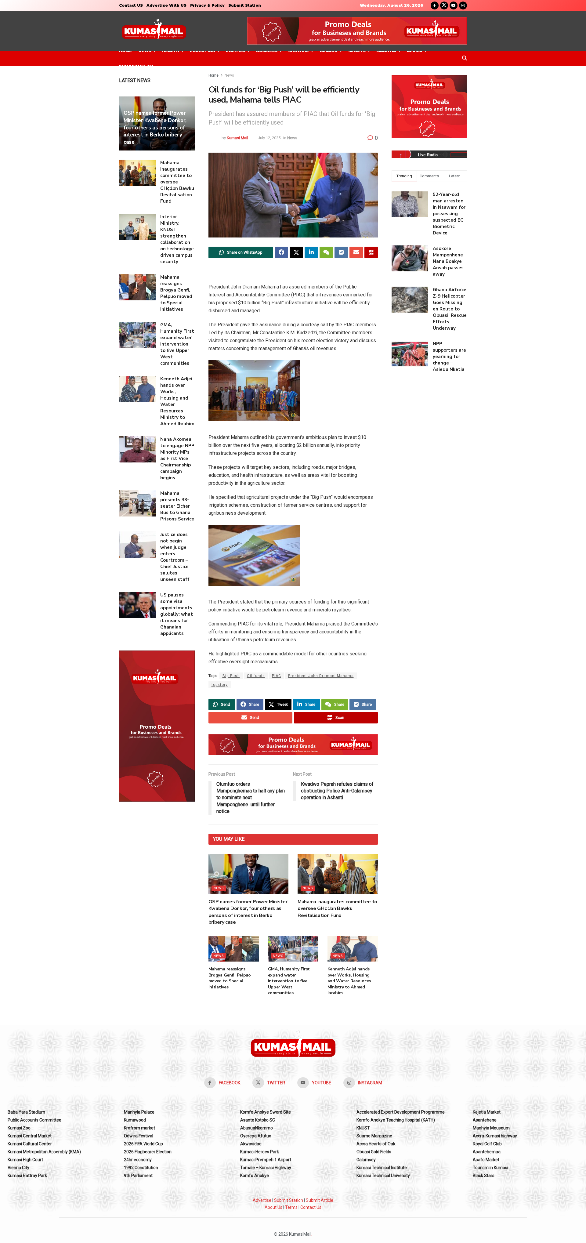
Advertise (262, 1200)
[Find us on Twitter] (444, 5)
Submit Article (319, 1200)
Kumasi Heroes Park (259, 1151)
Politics (235, 51)
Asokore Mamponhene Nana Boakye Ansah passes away (448, 261)
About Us (273, 1207)
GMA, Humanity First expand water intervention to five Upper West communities (289, 981)
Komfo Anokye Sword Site (265, 1112)
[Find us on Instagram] (463, 5)
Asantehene (485, 1120)
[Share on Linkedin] (311, 252)
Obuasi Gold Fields (373, 1151)
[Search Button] (464, 58)
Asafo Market (486, 1159)
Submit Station (244, 5)
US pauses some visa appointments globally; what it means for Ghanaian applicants (176, 614)
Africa (414, 51)
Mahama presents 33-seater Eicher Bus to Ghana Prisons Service (177, 506)
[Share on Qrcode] (371, 252)
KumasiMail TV (136, 66)
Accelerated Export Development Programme (400, 1112)
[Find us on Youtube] (454, 5)
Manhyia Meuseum (491, 1127)
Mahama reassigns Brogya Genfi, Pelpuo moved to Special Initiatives (229, 978)
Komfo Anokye (254, 1175)
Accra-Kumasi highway (495, 1135)
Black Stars (483, 1175)
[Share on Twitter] (296, 252)
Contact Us (310, 1207)
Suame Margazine (374, 1135)
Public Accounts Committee (34, 1120)
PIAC (276, 676)
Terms (291, 1207)
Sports (357, 51)
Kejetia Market (487, 1112)
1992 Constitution (141, 1167)
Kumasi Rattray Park (27, 1175)
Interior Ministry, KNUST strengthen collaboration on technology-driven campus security (177, 239)
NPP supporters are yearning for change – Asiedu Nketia (449, 356)
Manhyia (386, 51)
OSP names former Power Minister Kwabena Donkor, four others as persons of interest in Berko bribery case (248, 912)
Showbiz (298, 51)
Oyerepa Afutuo (255, 1135)
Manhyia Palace (139, 1112)
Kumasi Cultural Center (30, 1143)
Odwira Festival (138, 1135)
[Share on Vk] (341, 252)
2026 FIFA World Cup (143, 1143)
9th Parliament (138, 1175)
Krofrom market (139, 1127)
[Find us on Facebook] (435, 5)
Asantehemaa (487, 1151)
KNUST (363, 1127)
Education (202, 51)
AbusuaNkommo (256, 1127)
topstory (220, 685)
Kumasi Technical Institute (381, 1167)
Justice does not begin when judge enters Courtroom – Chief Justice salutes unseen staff (175, 556)
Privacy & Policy (207, 5)
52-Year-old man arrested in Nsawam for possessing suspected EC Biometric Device (449, 213)
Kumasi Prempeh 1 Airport (265, 1159)
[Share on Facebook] (281, 252)
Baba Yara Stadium (26, 1112)
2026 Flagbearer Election (148, 1151)
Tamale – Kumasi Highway (265, 1167)
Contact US (131, 5)
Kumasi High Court (25, 1159)
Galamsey (366, 1159)
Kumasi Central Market (30, 1135)
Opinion (329, 51)
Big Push (231, 676)
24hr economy (138, 1159)
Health (170, 51)
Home (125, 51)
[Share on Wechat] (326, 252)
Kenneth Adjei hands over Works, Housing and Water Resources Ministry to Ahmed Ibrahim (349, 981)
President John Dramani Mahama (321, 676)
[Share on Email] (356, 252)
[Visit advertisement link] (357, 31)
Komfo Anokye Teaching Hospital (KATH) (395, 1120)
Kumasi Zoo (19, 1127)
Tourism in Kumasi (490, 1167)
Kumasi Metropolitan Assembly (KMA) (44, 1151)
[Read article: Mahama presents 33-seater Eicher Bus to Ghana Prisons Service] (137, 503)
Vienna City (18, 1167)
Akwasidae (251, 1143)
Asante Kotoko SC (257, 1120)
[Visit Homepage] (154, 31)
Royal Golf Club (487, 1143)
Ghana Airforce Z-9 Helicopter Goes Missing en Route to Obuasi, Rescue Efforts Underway (450, 309)
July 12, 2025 (269, 138)
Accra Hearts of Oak (375, 1143)
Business (266, 51)
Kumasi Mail (237, 138)
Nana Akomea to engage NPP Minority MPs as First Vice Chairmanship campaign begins (177, 458)
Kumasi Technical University (383, 1175)
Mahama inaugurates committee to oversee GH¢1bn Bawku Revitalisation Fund (337, 908)
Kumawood (135, 1120)
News (145, 51)
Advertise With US (166, 5)
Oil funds (256, 676)
